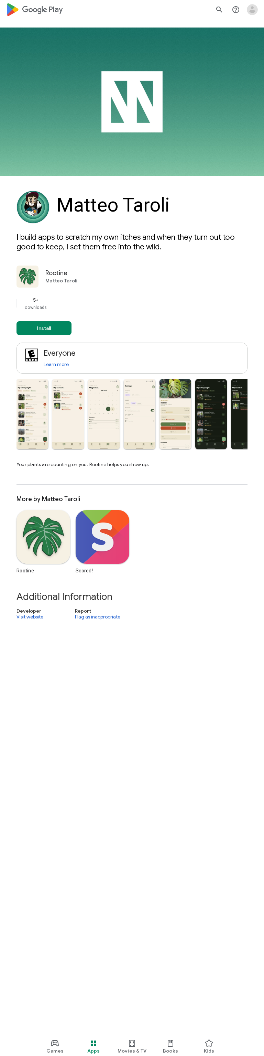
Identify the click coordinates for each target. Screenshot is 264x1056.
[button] (32, 414)
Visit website (29, 617)
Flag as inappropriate (97, 617)
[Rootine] (132, 375)
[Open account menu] (252, 9)
